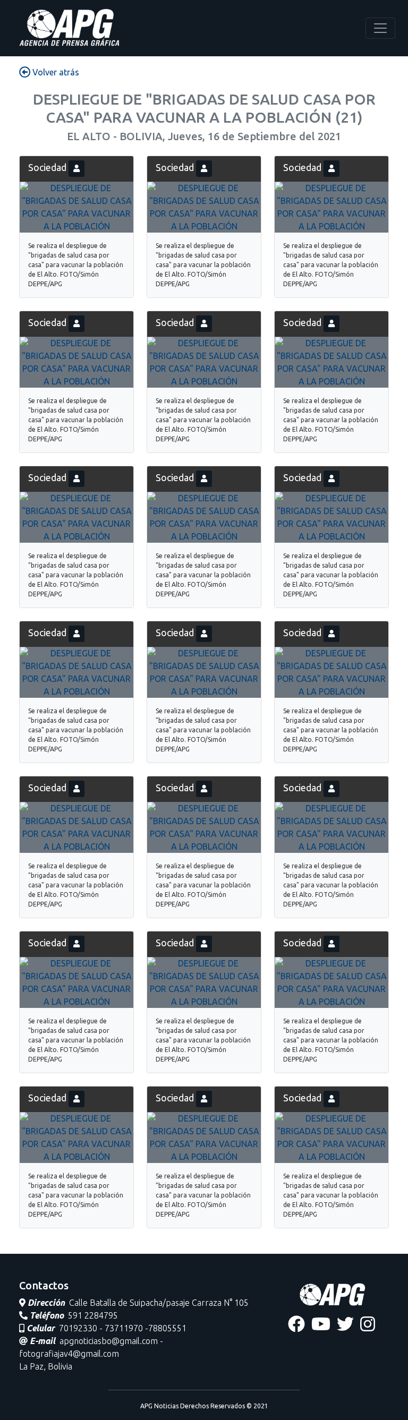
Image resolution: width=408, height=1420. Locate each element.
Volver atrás (54, 72)
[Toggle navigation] (380, 28)
